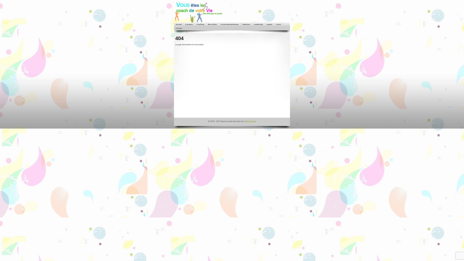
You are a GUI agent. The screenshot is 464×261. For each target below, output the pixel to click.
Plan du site (251, 121)
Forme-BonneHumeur (230, 24)
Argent (269, 24)
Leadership (258, 24)
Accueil (179, 24)
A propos (189, 24)
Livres (278, 24)
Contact (179, 28)
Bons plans (212, 24)
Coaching (200, 24)
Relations (246, 24)
